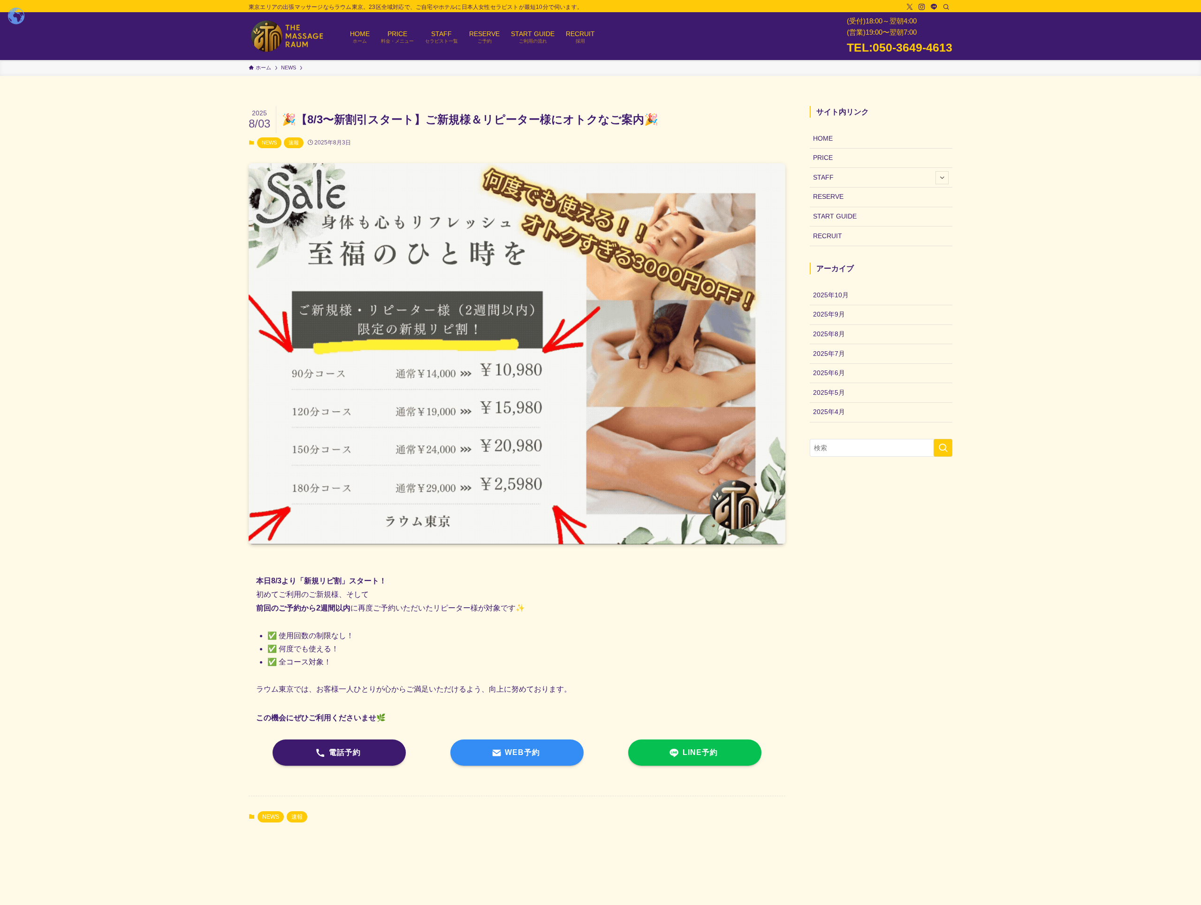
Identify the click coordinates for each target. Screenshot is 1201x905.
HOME (823, 138)
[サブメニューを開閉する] (942, 177)
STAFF (823, 177)
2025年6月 (829, 373)
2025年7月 (829, 353)
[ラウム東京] (287, 36)
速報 (294, 142)
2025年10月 (831, 295)
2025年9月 (829, 314)
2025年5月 (829, 392)
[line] (934, 7)
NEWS (269, 142)
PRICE (823, 157)
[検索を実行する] (943, 448)
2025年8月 (829, 334)
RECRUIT (827, 236)
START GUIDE (835, 216)
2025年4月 (829, 411)
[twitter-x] (910, 7)
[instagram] (922, 7)
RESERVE (828, 196)
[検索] (946, 7)
